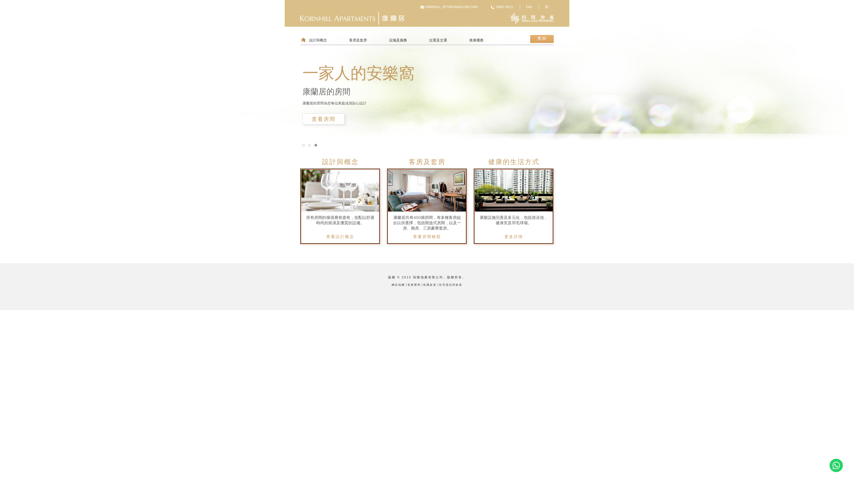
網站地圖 (398, 285)
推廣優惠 (476, 40)
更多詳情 (513, 236)
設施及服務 (398, 40)
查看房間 (324, 119)
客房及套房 (358, 40)
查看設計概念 (340, 236)
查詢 (542, 38)
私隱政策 (430, 285)
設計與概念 (318, 40)
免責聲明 (414, 285)
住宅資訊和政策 (450, 285)
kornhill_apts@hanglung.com (451, 7)
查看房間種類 (427, 236)
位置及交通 (438, 40)
